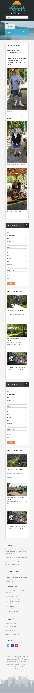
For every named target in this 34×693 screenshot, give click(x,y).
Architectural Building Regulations (14, 598)
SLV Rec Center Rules (11, 609)
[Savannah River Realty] (17, 6)
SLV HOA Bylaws (10, 606)
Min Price (9, 258)
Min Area (10, 270)
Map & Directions (9, 634)
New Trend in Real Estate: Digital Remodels (16, 575)
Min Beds (9, 247)
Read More (10, 316)
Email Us (16, 634)
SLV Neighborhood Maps (12, 596)
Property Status (11, 235)
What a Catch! (9, 581)
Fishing (19, 52)
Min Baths (9, 253)
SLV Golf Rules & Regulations (13, 603)
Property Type (10, 241)
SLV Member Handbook (12, 611)
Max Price (9, 264)
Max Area (11, 276)
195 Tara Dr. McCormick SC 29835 (16, 367)
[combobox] (17, 238)
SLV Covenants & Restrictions (13, 601)
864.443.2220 (18, 13)
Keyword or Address (12, 230)
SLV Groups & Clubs (11, 614)
